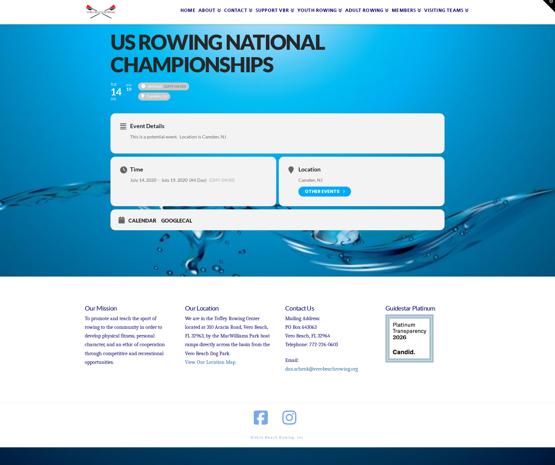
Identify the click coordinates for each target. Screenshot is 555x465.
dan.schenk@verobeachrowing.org (321, 369)
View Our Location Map (210, 362)
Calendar (142, 220)
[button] (549, 6)
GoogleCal (176, 220)
